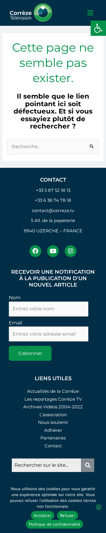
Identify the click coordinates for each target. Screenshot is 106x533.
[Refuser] (99, 507)
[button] (90, 12)
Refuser (67, 515)
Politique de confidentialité (54, 524)
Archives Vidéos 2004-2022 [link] (53, 407)
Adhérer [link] (53, 430)
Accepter (42, 515)
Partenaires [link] (53, 438)
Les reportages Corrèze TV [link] (53, 399)
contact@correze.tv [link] (53, 210)
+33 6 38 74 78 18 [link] (53, 200)
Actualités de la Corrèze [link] (53, 391)
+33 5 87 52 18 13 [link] (53, 190)
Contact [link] (53, 446)
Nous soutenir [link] (53, 422)
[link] (98, 28)
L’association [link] (53, 414)
